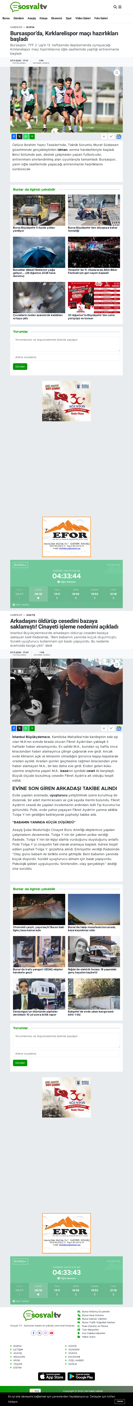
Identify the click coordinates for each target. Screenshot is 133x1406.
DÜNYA (72, 1353)
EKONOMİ (74, 1357)
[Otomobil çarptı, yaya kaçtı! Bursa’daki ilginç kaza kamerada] (39, 909)
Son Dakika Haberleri (93, 1333)
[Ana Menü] (119, 7)
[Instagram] (45, 1333)
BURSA (30, 27)
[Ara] (115, 7)
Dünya (43, 18)
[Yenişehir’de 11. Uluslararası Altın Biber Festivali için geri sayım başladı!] (94, 252)
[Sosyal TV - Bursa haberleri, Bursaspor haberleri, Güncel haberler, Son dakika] (29, 7)
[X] (39, 1333)
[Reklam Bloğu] (66, 536)
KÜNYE (72, 1346)
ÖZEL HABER (76, 1360)
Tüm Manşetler (90, 1330)
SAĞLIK (72, 1364)
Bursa (6, 18)
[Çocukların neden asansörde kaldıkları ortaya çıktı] (39, 297)
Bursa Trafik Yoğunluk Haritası (98, 1322)
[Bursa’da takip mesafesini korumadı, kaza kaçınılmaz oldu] (94, 909)
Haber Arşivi (88, 1337)
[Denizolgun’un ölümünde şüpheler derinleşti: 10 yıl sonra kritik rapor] (39, 993)
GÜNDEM (73, 1349)
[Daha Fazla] (32, 136)
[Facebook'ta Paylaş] (14, 136)
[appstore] (52, 1376)
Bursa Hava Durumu (93, 1315)
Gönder (20, 366)
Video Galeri (83, 18)
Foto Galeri (101, 18)
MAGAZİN (19, 1357)
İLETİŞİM (18, 1349)
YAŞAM (17, 1364)
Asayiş (32, 18)
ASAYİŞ (30, 615)
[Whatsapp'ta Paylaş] (26, 136)
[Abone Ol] (118, 136)
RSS (36, 1391)
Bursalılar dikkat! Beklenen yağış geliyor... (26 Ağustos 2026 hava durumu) (34, 273)
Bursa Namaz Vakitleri (94, 1319)
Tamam (119, 1401)
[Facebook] (33, 1333)
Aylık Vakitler (22, 605)
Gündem (18, 18)
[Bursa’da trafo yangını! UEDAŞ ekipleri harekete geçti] (39, 951)
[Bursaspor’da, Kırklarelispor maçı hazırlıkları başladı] (66, 100)
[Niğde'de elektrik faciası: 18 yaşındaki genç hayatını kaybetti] (94, 951)
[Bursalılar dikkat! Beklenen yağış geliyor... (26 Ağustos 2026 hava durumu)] (39, 252)
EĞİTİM (17, 1368)
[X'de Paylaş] (19, 136)
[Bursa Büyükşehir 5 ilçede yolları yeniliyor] (39, 210)
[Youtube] (51, 1333)
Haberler (16, 27)
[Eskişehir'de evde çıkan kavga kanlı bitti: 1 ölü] (94, 993)
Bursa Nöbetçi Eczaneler (96, 1311)
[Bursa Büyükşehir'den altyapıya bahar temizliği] (94, 210)
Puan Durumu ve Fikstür (95, 1326)
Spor (69, 18)
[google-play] (81, 1376)
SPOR (16, 1360)
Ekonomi (56, 18)
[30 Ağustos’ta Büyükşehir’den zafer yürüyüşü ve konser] (94, 297)
